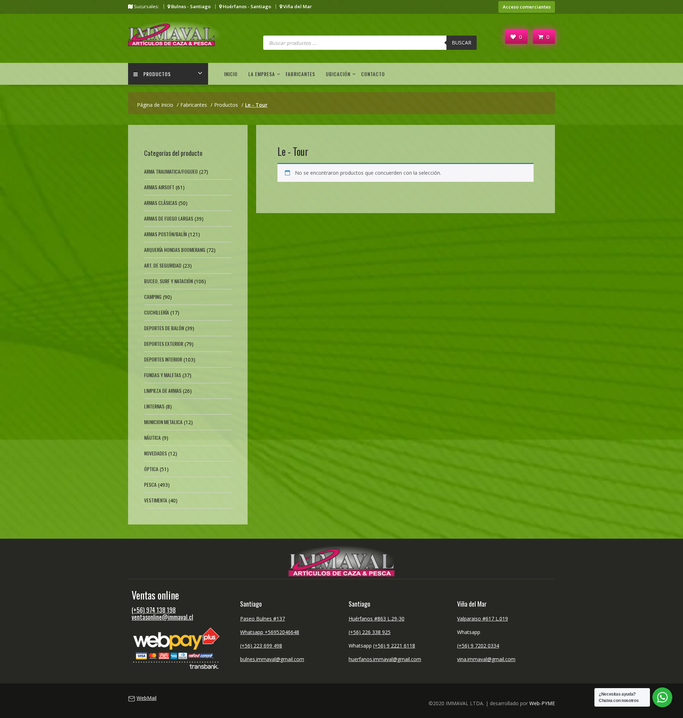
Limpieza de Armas (162, 390)
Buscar (461, 42)
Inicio (231, 74)
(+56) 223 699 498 (261, 645)
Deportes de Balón (164, 328)
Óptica (151, 468)
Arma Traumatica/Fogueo (171, 171)
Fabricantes (300, 74)
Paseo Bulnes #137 (262, 618)
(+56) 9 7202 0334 (478, 645)
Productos (157, 74)
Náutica (152, 437)
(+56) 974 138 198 (154, 609)
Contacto (373, 74)
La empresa (261, 74)
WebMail (147, 698)
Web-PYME (542, 703)
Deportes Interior (163, 359)
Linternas (154, 406)
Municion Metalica (163, 422)
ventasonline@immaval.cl (162, 617)
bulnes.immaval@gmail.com (272, 659)
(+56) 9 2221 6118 (394, 645)
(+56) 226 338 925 (370, 632)
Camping (153, 296)
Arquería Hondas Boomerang (174, 249)
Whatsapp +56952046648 (269, 632)
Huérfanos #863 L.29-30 (376, 618)
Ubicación (338, 74)
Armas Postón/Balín (165, 234)
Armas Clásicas (160, 202)
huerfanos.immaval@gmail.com (385, 659)
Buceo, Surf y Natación (168, 281)
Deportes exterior (163, 343)
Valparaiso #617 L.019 (482, 618)
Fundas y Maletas (162, 375)
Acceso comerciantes (527, 7)
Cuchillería (156, 312)
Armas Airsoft (159, 187)
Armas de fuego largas (168, 218)
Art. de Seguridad (162, 265)
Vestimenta (155, 500)
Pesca (150, 484)
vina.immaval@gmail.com (486, 659)
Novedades (155, 453)
